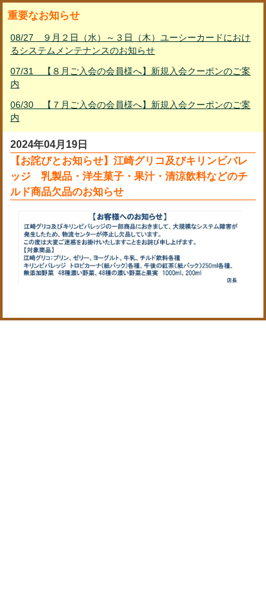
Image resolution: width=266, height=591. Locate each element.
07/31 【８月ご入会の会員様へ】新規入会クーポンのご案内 (130, 77)
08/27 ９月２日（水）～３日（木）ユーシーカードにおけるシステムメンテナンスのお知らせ (130, 44)
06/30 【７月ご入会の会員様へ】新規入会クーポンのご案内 (130, 111)
